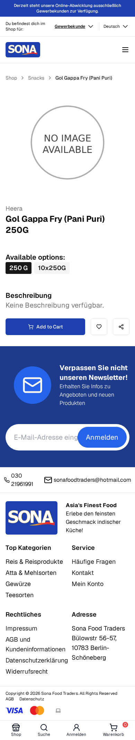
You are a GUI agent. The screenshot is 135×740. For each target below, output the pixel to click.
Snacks (36, 78)
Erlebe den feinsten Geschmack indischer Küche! (93, 518)
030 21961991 (22, 480)
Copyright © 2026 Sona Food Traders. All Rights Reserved (61, 693)
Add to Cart (49, 327)
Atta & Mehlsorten (31, 573)
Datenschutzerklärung (37, 660)
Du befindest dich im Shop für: (25, 26)
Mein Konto (88, 584)
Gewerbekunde (70, 26)
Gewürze (18, 584)
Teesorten (20, 595)
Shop (11, 78)
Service (83, 548)
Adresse (84, 614)
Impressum (21, 628)
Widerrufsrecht (27, 671)
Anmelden (102, 437)
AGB (10, 699)
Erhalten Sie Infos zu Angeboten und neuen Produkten (87, 395)
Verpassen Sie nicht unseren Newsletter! (94, 372)
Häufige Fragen (94, 562)
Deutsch (112, 26)
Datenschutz (31, 699)
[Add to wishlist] (99, 326)
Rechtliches (23, 614)
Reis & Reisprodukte (34, 562)
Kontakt (83, 573)
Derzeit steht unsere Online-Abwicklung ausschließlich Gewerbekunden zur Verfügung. (67, 8)
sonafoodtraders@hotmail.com (92, 479)
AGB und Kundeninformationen (35, 644)
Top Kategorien (28, 548)
